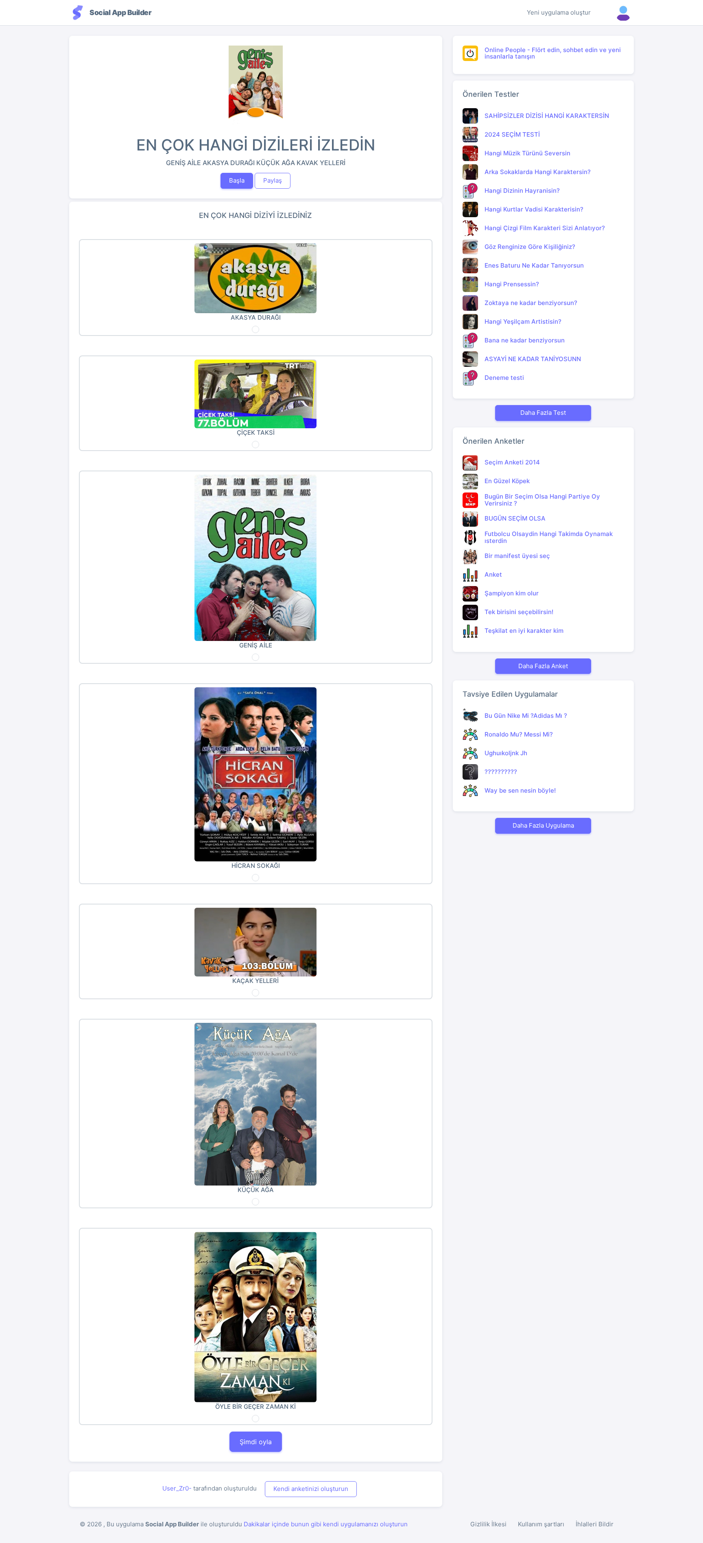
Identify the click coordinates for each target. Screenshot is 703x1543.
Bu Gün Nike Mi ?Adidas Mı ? (526, 715)
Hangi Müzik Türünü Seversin (527, 153)
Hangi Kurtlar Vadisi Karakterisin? (534, 209)
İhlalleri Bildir (594, 1524)
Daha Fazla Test (543, 412)
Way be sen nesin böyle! (520, 790)
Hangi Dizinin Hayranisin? (522, 190)
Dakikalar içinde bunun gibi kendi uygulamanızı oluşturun (326, 1524)
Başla (237, 180)
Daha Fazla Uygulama (543, 825)
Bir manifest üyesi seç (517, 556)
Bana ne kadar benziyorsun (525, 340)
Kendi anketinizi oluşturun (310, 1489)
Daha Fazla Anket (543, 666)
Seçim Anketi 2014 (512, 462)
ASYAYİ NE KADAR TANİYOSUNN (533, 359)
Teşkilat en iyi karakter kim (524, 630)
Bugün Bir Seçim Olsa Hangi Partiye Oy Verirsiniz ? (542, 500)
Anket (493, 574)
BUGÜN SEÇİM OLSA (515, 518)
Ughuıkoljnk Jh (506, 753)
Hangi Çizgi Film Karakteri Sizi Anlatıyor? (545, 228)
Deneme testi (504, 377)
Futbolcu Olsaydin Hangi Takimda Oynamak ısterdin (549, 537)
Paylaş (272, 180)
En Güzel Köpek (507, 481)
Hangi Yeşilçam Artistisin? (523, 321)
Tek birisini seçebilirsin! (519, 612)
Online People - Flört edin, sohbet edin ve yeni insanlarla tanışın (553, 53)
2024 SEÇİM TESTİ (512, 134)
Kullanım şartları (541, 1524)
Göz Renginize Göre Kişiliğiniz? (530, 247)
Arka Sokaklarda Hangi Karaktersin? (538, 172)
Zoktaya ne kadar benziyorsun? (531, 303)
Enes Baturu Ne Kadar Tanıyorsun (534, 265)
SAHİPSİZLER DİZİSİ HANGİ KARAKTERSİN (547, 116)
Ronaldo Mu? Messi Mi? (519, 734)
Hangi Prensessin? (512, 284)
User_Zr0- (177, 1488)
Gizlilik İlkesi (488, 1524)
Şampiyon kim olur (512, 593)
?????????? (501, 772)
